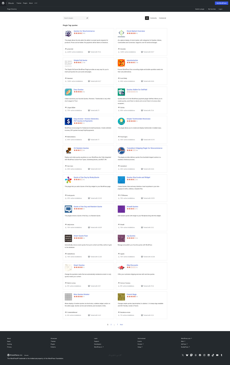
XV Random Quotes (81, 148)
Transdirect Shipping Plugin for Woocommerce (144, 148)
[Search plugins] (87, 18)
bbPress (184, 344)
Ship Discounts (132, 265)
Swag (140, 347)
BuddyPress (185, 347)
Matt (183, 341)
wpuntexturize (132, 60)
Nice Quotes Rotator (81, 294)
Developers (97, 344)
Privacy (9, 347)
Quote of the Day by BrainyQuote (86, 177)
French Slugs (132, 294)
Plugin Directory (12, 9)
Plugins (53, 344)
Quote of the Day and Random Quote (88, 207)
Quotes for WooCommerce (84, 31)
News (9, 341)
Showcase (54, 338)
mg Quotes (131, 236)
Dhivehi (26, 355)
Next (121, 324)
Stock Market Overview (136, 31)
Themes (53, 341)
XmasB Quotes (132, 207)
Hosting (9, 344)
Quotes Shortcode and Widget (138, 177)
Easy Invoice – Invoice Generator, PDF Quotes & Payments (86, 120)
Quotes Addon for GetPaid (137, 89)
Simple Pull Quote (80, 60)
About (9, 338)
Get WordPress (221, 3)
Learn (95, 338)
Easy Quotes (78, 89)
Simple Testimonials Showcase (138, 119)
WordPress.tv (99, 347)
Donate (141, 344)
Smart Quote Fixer (81, 236)
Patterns (53, 347)
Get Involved (141, 338)
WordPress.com (186, 338)
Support (96, 341)
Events (140, 341)
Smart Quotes (79, 265)
